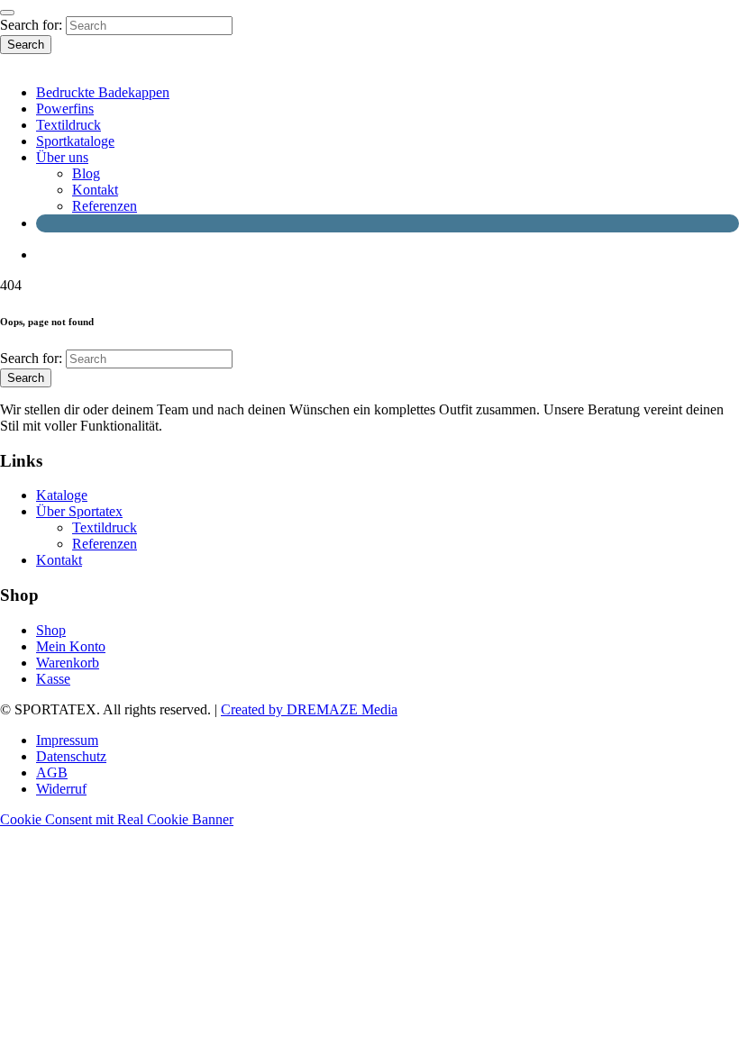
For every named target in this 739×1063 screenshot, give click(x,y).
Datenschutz (71, 756)
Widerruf (61, 788)
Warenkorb (67, 662)
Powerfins (65, 108)
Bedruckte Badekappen (102, 92)
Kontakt (95, 189)
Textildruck (68, 124)
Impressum (67, 740)
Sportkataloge (75, 141)
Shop (51, 630)
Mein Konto (70, 646)
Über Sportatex (79, 511)
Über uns (62, 157)
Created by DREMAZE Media (309, 709)
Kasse (53, 678)
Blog (86, 173)
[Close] (7, 12)
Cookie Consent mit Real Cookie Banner (116, 819)
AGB (52, 772)
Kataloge (61, 495)
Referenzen (104, 206)
